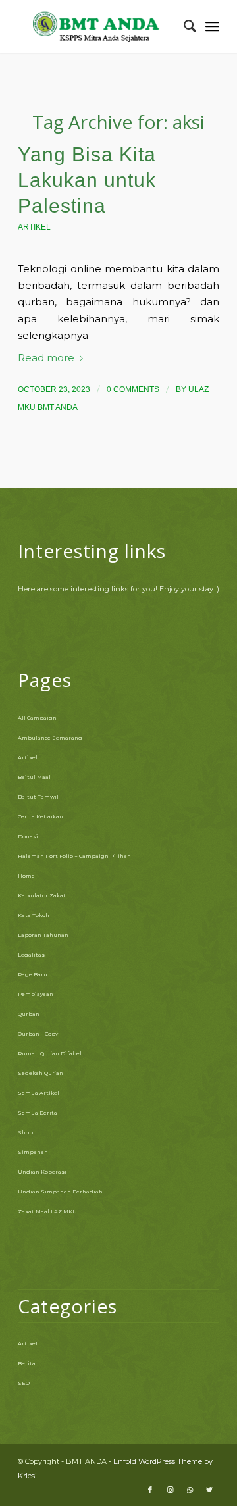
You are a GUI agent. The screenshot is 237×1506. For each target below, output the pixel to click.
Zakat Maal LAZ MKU (47, 1211)
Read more (46, 358)
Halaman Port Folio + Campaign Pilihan (74, 856)
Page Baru (32, 974)
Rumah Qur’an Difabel (50, 1053)
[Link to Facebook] (150, 1489)
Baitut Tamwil (38, 796)
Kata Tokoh (33, 915)
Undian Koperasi (42, 1171)
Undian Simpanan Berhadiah (60, 1191)
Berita (27, 1363)
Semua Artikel (38, 1093)
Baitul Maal (34, 777)
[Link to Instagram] (170, 1489)
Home (26, 875)
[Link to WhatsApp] (189, 1489)
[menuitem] (183, 26)
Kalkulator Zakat (42, 895)
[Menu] (212, 26)
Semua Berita (37, 1112)
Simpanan (33, 1152)
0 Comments (133, 389)
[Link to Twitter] (209, 1489)
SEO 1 (25, 1383)
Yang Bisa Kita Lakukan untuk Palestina (87, 179)
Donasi (28, 836)
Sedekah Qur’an (40, 1073)
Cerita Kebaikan (40, 816)
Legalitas (31, 954)
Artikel (34, 227)
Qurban (29, 1014)
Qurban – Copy (38, 1033)
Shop (25, 1132)
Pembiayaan (35, 994)
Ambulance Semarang (50, 737)
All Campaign (37, 718)
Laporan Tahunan (43, 935)
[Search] (183, 26)
